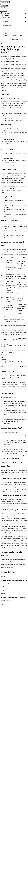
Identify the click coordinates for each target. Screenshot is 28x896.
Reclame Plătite (4, 5)
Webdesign (3, 7)
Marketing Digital (5, 9)
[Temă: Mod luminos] (1, 12)
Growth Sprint (4, 2)
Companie (3, 10)
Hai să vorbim (5, 15)
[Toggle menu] (1, 17)
